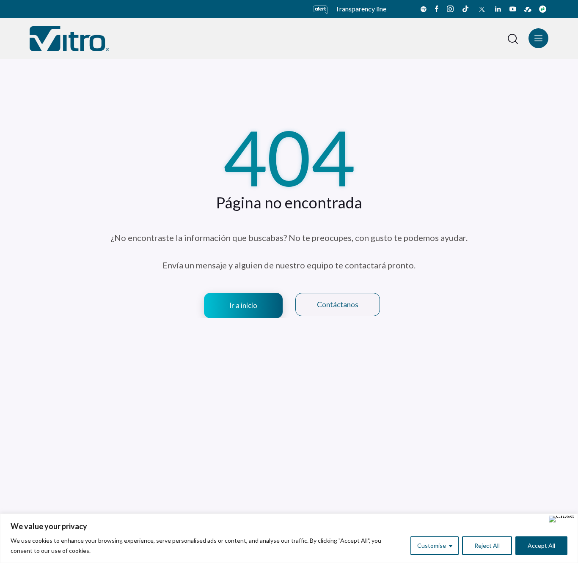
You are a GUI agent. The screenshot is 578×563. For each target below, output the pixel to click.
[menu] (538, 38)
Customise (431, 545)
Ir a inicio (243, 305)
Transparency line (360, 9)
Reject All (487, 545)
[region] (289, 538)
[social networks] (423, 9)
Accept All (541, 545)
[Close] (561, 519)
